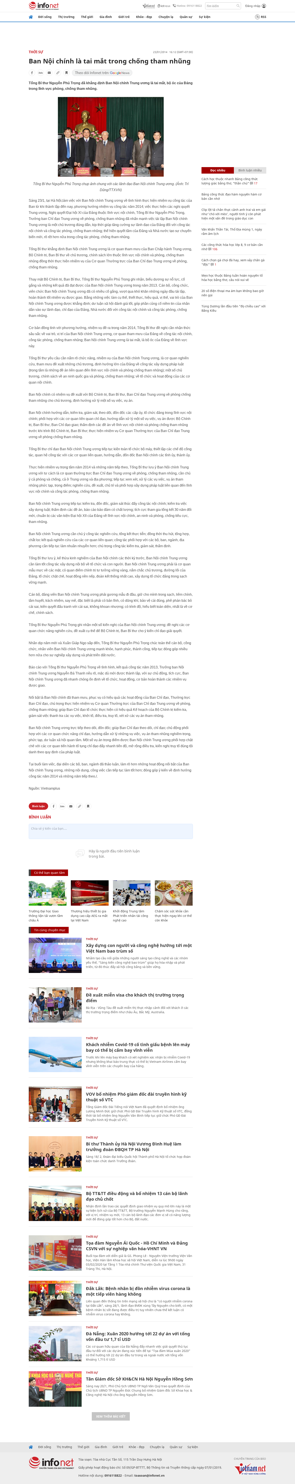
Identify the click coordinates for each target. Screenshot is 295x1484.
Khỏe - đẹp (144, 17)
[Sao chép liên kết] (58, 72)
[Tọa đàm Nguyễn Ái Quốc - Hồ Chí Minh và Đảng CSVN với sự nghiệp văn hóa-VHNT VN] (55, 1253)
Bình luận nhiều (250, 170)
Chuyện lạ (166, 17)
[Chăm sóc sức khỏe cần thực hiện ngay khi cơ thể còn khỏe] (174, 893)
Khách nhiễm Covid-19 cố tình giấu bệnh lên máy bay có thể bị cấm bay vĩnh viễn (138, 1047)
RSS (263, 17)
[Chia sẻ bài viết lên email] (49, 72)
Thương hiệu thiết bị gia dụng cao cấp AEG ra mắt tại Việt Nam (89, 915)
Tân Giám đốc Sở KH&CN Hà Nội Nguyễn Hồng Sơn (139, 1379)
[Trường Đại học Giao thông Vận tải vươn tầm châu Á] (48, 893)
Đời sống (45, 17)
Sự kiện (204, 17)
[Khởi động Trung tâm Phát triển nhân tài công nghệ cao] (132, 893)
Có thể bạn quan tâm (49, 873)
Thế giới (87, 17)
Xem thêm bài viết (110, 1416)
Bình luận (38, 806)
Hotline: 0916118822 (189, 6)
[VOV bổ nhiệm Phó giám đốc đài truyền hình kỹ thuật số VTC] (55, 1104)
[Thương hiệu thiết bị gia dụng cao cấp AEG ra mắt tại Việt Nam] (90, 893)
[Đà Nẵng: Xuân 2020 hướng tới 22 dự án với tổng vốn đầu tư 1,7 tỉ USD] (55, 1343)
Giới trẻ (124, 17)
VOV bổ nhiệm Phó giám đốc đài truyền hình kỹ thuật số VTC (136, 1097)
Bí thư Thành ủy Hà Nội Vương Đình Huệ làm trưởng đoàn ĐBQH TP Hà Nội (133, 1146)
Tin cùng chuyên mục (49, 930)
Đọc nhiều (217, 170)
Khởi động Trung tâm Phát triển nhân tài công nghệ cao (130, 915)
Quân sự (186, 17)
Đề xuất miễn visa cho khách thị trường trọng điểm (135, 997)
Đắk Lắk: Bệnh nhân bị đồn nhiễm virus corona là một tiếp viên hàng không (138, 1291)
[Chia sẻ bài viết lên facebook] (32, 72)
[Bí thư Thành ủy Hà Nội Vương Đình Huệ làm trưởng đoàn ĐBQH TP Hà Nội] (55, 1153)
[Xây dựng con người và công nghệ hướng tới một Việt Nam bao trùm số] (55, 955)
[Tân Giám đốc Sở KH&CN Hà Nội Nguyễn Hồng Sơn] (55, 1389)
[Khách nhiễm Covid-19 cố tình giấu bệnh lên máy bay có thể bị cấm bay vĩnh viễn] (55, 1054)
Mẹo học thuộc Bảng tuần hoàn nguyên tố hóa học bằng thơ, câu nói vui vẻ (232, 277)
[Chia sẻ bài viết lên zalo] (40, 72)
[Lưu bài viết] (66, 72)
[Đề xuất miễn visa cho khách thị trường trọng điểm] (55, 1005)
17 (255, 183)
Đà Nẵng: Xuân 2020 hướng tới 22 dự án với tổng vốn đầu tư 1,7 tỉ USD (138, 1336)
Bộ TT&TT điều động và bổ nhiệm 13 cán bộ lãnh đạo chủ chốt (137, 1196)
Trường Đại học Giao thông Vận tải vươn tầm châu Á (46, 915)
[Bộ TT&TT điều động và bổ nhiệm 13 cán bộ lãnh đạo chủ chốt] (55, 1203)
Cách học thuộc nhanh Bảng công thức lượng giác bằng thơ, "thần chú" (229, 181)
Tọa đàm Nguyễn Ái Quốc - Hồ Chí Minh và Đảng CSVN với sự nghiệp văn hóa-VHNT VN (137, 1246)
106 (214, 249)
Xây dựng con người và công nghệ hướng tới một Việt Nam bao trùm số (139, 948)
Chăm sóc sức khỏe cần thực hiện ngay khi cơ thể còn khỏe (173, 915)
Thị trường (66, 17)
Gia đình (106, 17)
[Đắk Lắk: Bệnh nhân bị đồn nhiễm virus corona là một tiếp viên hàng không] (55, 1298)
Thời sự (36, 52)
